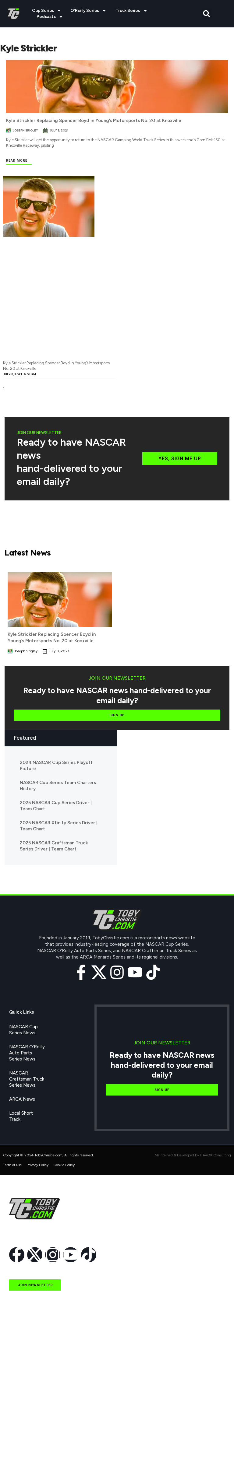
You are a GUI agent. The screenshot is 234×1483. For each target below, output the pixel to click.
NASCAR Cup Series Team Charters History (58, 785)
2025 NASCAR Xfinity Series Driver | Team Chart (59, 826)
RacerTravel (21, 1453)
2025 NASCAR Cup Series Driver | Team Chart (56, 806)
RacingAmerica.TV (28, 1425)
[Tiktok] (153, 972)
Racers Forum (23, 1467)
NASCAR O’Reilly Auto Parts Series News (27, 1053)
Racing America (25, 1411)
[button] (207, 14)
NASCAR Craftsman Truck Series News (26, 1079)
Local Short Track (21, 1116)
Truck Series (127, 10)
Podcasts (46, 16)
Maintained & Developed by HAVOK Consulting (193, 1155)
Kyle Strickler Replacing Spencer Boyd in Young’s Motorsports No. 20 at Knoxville (93, 120)
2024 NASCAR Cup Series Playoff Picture (56, 765)
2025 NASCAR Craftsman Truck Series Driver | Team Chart (54, 846)
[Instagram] (117, 972)
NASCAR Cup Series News (23, 1030)
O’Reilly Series (84, 10)
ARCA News (22, 1099)
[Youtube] (135, 972)
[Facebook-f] (81, 972)
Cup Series (43, 10)
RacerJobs (20, 1439)
